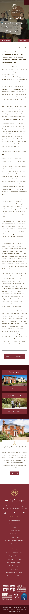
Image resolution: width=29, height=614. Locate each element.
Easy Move (14, 569)
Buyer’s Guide (14, 556)
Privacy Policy (14, 537)
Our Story (14, 473)
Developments (14, 524)
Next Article (23, 40)
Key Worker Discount (14, 562)
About (14, 527)
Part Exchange (14, 566)
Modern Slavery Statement (14, 540)
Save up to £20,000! (14, 559)
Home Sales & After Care (14, 572)
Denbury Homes (14, 520)
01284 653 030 (14, 500)
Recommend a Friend (14, 576)
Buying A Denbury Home (14, 553)
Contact (14, 544)
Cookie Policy (14, 534)
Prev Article (6, 40)
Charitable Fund (14, 530)
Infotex (18, 611)
